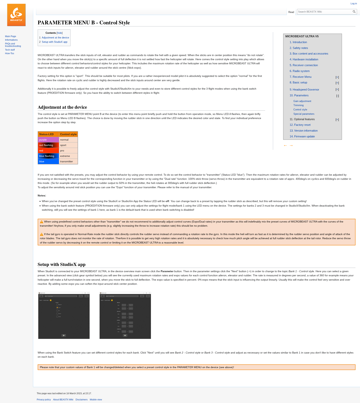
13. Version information (304, 130)
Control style (300, 109)
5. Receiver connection (304, 65)
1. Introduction (298, 42)
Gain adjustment (302, 101)
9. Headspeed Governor (304, 89)
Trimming (298, 105)
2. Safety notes (299, 47)
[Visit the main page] (17, 15)
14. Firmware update (302, 136)
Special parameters (303, 113)
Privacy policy (44, 399)
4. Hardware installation (304, 59)
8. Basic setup (298, 82)
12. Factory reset (300, 124)
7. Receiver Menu (300, 76)
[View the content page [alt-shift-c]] (34, 11)
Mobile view (96, 399)
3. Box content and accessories (309, 53)
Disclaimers (82, 399)
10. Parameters (299, 95)
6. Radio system (300, 71)
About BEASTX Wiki (63, 399)
